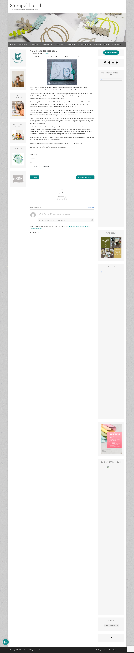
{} (64, 220)
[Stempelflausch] (67, 21)
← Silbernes (34, 177)
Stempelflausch (26, 5)
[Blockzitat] (56, 220)
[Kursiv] (42, 220)
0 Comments (45, 53)
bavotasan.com (119, 650)
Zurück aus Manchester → (85, 177)
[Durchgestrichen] (48, 220)
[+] (67, 220)
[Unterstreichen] (45, 220)
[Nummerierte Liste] (50, 220)
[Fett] (39, 220)
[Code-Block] (59, 220)
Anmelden (90, 207)
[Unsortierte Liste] (53, 220)
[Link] (61, 220)
